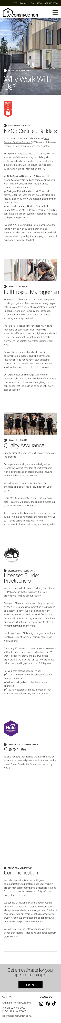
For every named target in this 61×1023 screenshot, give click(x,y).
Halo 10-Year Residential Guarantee (22, 764)
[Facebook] (47, 1003)
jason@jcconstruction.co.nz (17, 1016)
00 (44, 3)
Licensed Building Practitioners (40, 588)
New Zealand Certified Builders (26, 140)
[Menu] (55, 12)
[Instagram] (41, 1003)
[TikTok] (54, 1003)
